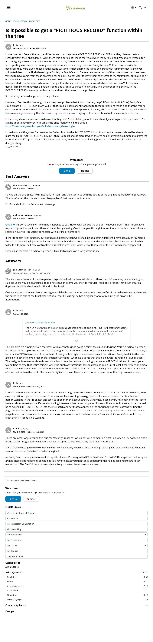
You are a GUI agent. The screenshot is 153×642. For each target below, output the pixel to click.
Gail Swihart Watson (22, 215)
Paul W (16, 428)
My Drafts (76, 545)
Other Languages (77, 599)
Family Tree (77, 577)
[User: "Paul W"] (8, 430)
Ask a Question (76, 572)
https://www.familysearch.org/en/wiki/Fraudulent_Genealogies (40, 126)
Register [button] (85, 170)
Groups (9, 611)
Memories (77, 595)
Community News (76, 605)
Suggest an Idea (15, 556)
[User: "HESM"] (8, 47)
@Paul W (10, 224)
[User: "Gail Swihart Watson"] (8, 217)
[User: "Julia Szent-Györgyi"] (8, 187)
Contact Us (12, 518)
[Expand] (76, 341)
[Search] (140, 7)
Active (16, 146)
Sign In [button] (67, 170)
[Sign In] (145, 7)
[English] (75, 7)
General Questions (77, 586)
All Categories (12, 567)
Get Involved (77, 590)
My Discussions (14, 540)
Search (77, 581)
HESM (15, 45)
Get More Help (14, 529)
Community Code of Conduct (21, 513)
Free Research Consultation (20, 523)
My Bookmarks (76, 534)
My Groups (12, 550)
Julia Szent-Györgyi (22, 185)
